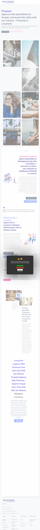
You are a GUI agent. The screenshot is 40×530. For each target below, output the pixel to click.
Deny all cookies (20, 267)
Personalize (20, 269)
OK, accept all (20, 265)
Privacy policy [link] (20, 271)
